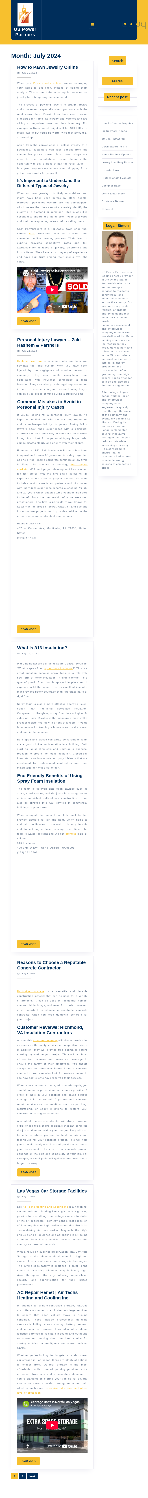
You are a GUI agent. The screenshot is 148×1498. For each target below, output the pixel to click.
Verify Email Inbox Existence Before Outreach (113, 201)
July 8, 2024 (29, 973)
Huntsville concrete (30, 991)
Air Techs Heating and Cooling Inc (45, 1206)
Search (117, 61)
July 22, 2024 (29, 351)
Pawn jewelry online (47, 83)
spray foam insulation (58, 668)
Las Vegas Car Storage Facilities (52, 1190)
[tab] (92, 24)
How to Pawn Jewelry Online (47, 67)
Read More (30, 322)
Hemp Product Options (116, 154)
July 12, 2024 (29, 653)
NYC (32, 233)
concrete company (45, 1040)
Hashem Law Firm (30, 361)
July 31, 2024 (29, 73)
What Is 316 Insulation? (42, 647)
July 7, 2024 (29, 1196)
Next (32, 1476)
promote (71, 833)
